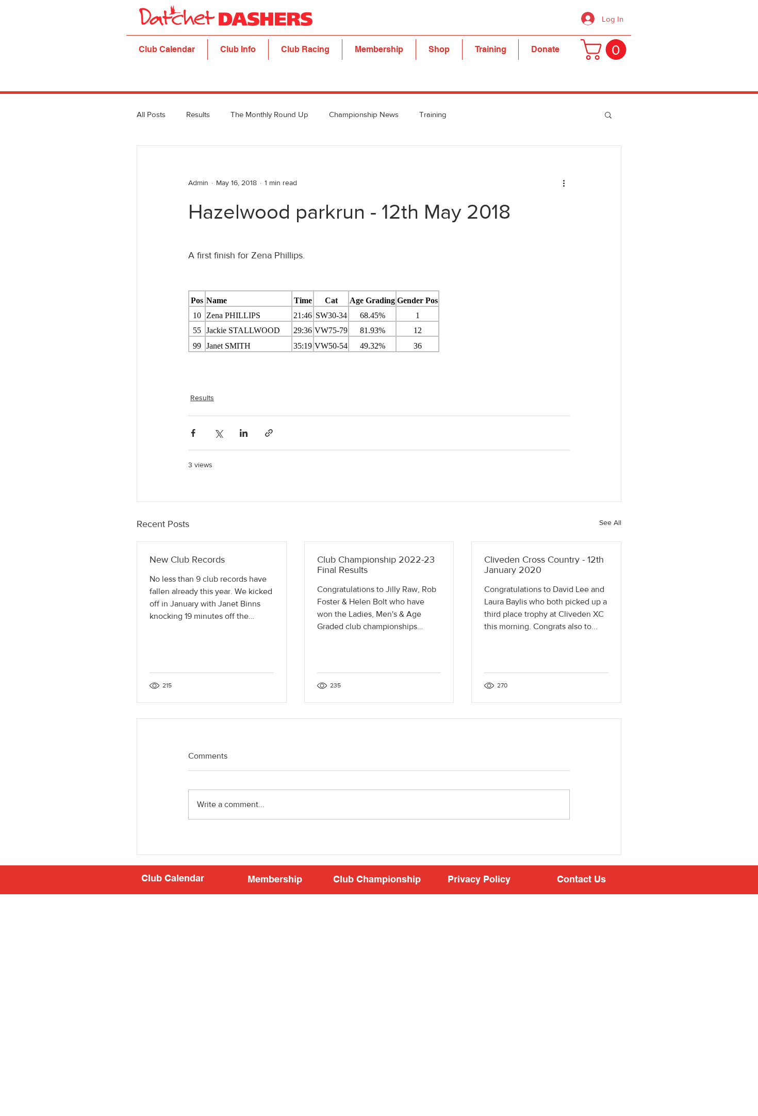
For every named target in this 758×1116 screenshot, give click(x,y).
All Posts (151, 114)
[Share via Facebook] (193, 433)
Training (433, 114)
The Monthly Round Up (269, 114)
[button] (238, 49)
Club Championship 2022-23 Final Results (376, 564)
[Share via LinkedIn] (244, 433)
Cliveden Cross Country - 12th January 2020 (544, 564)
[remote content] (379, 321)
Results (198, 114)
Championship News (364, 114)
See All (610, 522)
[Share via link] (269, 433)
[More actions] (563, 183)
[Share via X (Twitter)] (218, 433)
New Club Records (187, 559)
